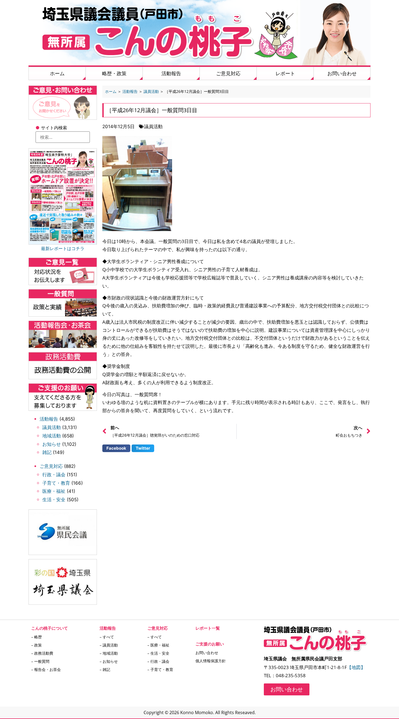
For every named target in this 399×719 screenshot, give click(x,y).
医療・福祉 (53, 491)
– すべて (107, 636)
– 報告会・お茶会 (46, 669)
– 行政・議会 (158, 661)
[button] (116, 448)
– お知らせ (109, 661)
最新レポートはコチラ (62, 248)
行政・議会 (53, 474)
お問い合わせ (342, 73)
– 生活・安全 (158, 653)
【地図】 (356, 667)
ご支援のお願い (209, 644)
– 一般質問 (40, 661)
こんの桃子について (49, 628)
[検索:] (63, 137)
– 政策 (36, 645)
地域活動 (51, 436)
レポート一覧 (207, 628)
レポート (285, 73)
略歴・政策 (114, 73)
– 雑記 (105, 669)
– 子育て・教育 (160, 669)
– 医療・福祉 (158, 645)
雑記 (47, 452)
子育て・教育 (56, 483)
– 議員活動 (109, 645)
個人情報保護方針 (210, 660)
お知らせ (51, 444)
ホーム (57, 73)
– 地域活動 (109, 653)
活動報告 (171, 73)
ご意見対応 (228, 73)
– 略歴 (36, 636)
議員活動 (51, 427)
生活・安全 (53, 499)
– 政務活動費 (42, 653)
